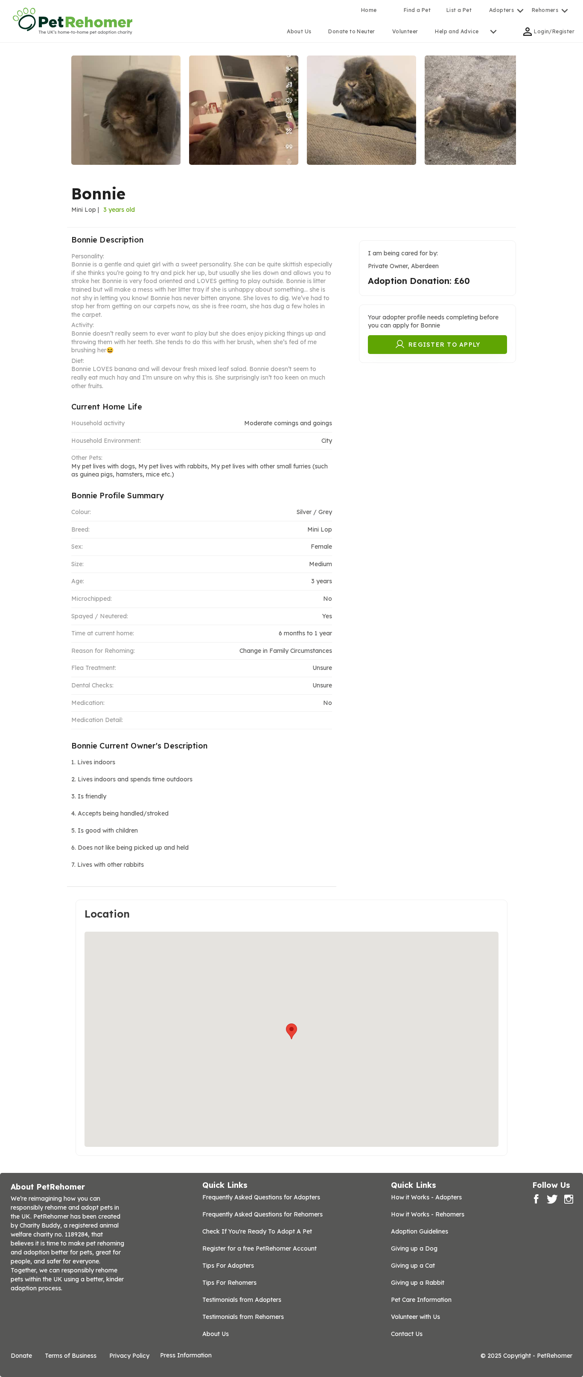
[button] (291, 1031)
